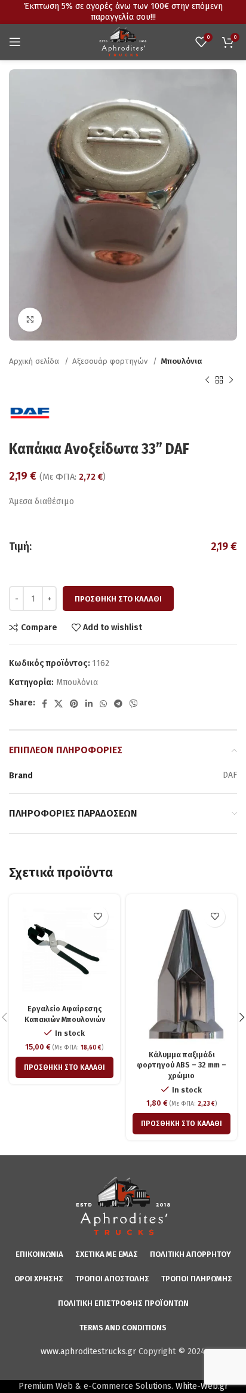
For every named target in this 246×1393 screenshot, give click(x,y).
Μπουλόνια (181, 361)
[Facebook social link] (44, 703)
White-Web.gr (202, 1386)
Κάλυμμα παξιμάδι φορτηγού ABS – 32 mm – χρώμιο (181, 1065)
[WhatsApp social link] (103, 703)
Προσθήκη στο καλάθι (118, 598)
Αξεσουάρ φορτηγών (111, 361)
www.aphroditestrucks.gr (88, 1351)
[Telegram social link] (118, 703)
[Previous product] (207, 380)
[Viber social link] (134, 703)
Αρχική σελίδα (35, 361)
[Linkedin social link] (89, 703)
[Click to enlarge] (30, 320)
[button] (64, 1067)
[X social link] (58, 703)
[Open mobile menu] (15, 42)
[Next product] (231, 380)
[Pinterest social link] (74, 703)
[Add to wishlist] (97, 916)
